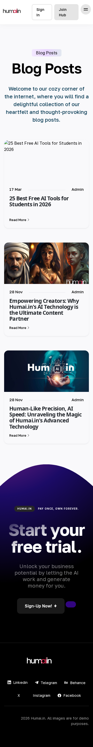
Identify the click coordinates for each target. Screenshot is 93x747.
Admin (78, 189)
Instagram (41, 695)
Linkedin (20, 682)
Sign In (40, 12)
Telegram (49, 682)
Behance (78, 682)
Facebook (72, 695)
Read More (17, 220)
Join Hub (62, 12)
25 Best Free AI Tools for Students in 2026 (39, 201)
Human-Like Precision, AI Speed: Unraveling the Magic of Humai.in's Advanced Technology (45, 417)
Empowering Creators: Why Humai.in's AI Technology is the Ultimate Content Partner (44, 309)
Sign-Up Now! (38, 606)
